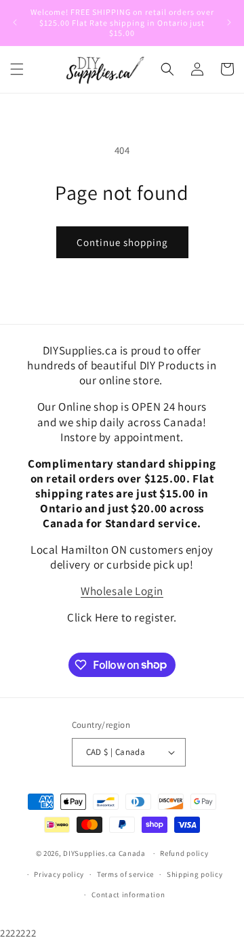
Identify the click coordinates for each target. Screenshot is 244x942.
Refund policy (184, 853)
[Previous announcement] (15, 22)
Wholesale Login (122, 590)
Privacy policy (59, 874)
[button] (17, 69)
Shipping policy (195, 874)
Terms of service (125, 874)
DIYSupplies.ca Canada (104, 853)
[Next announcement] (229, 22)
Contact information (128, 894)
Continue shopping (122, 242)
